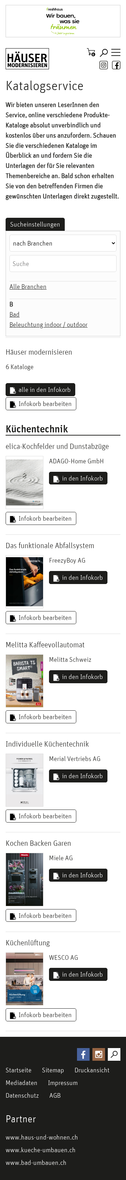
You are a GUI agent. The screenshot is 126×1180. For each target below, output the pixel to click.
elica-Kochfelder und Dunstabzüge (57, 446)
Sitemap (53, 1070)
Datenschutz (22, 1095)
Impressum (63, 1082)
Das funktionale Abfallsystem (50, 545)
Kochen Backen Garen (38, 843)
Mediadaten (21, 1082)
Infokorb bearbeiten (45, 403)
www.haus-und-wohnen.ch (42, 1137)
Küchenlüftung (28, 942)
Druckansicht (92, 1070)
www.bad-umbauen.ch (36, 1162)
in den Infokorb (82, 478)
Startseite (18, 1070)
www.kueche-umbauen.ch (41, 1150)
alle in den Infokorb (45, 389)
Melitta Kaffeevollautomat (45, 644)
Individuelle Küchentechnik (47, 744)
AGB (55, 1095)
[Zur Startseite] (27, 58)
